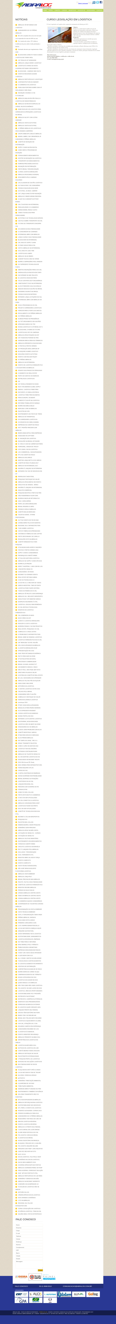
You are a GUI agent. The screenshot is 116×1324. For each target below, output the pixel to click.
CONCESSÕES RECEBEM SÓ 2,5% (28, 1029)
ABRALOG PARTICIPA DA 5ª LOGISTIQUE (30, 79)
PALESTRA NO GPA (24, 411)
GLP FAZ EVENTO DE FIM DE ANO (28, 520)
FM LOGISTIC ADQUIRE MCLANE (28, 1146)
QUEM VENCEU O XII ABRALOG (27, 982)
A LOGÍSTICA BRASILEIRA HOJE (27, 648)
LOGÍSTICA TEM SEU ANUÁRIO (27, 748)
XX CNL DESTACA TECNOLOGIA (27, 607)
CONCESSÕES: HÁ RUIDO (26, 572)
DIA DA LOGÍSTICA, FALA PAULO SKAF (29, 1157)
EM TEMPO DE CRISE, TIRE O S (27, 740)
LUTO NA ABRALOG (24, 1200)
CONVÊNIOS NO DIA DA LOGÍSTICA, (29, 1159)
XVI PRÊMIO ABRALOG (25, 316)
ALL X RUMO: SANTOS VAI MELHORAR (29, 958)
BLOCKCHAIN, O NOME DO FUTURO (29, 329)
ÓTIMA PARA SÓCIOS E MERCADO (28, 735)
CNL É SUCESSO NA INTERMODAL (28, 204)
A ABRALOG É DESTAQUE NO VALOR (29, 697)
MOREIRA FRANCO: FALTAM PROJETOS (30, 626)
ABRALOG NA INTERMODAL (26, 362)
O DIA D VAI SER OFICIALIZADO (27, 797)
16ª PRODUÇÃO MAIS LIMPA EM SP (28, 348)
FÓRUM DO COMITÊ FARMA (26, 844)
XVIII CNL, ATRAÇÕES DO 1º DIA (27, 1023)
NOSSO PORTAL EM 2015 (25, 716)
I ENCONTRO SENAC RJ (25, 569)
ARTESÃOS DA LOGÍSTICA (26, 686)
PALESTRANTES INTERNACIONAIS (28, 1056)
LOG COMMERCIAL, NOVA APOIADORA (30, 452)
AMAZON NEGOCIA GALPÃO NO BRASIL (30, 289)
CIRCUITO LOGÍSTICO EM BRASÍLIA (29, 846)
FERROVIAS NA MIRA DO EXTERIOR (29, 1004)
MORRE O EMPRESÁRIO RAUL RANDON (30, 261)
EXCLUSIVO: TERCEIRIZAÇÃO (27, 852)
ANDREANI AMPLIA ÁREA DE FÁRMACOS (30, 340)
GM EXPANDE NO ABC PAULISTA (28, 275)
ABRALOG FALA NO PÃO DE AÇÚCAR (29, 680)
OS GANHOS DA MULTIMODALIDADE (29, 229)
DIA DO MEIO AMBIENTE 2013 (27, 1162)
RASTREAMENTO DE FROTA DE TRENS (30, 414)
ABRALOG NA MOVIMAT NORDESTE (29, 1181)
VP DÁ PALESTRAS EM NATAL (27, 659)
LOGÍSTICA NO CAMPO (25, 253)
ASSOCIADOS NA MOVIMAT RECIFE (29, 759)
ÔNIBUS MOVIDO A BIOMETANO (27, 947)
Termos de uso (43, 1312)
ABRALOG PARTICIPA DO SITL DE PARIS (30, 1176)
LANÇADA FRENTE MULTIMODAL (28, 1010)
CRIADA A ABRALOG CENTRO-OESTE (29, 893)
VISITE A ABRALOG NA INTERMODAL (29, 248)
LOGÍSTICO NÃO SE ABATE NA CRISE (29, 724)
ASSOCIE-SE (81, 10)
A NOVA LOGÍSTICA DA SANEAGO (28, 713)
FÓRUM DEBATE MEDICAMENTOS (28, 155)
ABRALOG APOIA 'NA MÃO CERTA (28, 830)
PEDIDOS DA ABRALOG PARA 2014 (28, 1113)
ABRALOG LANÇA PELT (25, 876)
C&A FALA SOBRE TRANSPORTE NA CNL (30, 220)
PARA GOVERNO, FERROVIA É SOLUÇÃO (30, 1170)
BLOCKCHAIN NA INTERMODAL (27, 240)
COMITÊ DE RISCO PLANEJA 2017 (28, 463)
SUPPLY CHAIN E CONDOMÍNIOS (28, 552)
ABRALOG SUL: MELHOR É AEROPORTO (30, 596)
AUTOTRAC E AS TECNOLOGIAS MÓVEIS (30, 218)
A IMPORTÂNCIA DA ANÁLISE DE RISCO (30, 969)
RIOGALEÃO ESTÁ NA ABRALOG (27, 539)
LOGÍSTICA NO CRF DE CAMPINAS (28, 332)
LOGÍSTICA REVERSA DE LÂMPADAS (29, 939)
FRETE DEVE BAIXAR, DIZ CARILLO (28, 536)
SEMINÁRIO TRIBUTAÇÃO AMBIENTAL (29, 1080)
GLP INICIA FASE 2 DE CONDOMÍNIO (29, 185)
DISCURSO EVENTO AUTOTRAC (27, 354)
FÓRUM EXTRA (22, 789)
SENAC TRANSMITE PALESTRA (27, 743)
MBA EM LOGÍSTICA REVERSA (27, 1121)
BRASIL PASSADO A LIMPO (26, 506)
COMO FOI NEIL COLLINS (25, 792)
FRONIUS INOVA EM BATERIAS (27, 294)
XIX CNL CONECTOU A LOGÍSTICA (28, 800)
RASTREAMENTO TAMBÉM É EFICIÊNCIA (30, 1091)
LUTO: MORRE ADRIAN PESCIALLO (28, 925)
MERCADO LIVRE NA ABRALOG (27, 408)
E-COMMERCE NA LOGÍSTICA (27, 84)
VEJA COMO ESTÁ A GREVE (26, 920)
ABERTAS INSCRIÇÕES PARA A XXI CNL (30, 269)
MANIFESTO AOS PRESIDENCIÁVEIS (29, 1001)
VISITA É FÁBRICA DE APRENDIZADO (29, 531)
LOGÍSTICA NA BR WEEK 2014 (27, 1045)
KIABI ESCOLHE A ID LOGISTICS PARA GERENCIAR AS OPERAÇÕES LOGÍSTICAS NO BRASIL (28, 111)
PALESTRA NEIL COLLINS (25, 822)
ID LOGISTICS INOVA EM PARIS (27, 278)
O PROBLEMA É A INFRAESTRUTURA (29, 634)
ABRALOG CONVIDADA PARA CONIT (29, 803)
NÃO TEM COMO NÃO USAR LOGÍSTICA (30, 985)
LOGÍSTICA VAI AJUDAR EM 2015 (28, 980)
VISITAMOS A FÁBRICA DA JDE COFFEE (30, 533)
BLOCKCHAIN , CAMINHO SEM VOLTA (29, 71)
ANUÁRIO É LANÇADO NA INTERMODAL (30, 468)
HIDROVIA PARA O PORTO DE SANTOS (29, 310)
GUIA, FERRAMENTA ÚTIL (26, 855)
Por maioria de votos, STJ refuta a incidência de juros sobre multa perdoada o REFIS (27, 43)
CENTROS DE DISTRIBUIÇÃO (27, 966)
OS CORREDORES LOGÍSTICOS (27, 419)
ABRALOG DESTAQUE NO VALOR (28, 1053)
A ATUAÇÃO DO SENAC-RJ (26, 835)
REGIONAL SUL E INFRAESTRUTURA (29, 525)
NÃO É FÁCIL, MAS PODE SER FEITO (29, 669)
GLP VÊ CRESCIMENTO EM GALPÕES (29, 321)
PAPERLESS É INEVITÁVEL (26, 476)
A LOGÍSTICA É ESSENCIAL (26, 1031)
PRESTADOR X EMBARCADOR (27, 661)
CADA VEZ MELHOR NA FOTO (27, 1151)
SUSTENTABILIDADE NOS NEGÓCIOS (29, 1105)
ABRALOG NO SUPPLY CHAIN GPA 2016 (30, 561)
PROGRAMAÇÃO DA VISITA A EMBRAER (30, 909)
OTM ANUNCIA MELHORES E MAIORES (30, 547)
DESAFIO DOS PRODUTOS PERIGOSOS (30, 370)
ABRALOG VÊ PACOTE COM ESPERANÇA (30, 593)
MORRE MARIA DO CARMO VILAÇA (28, 972)
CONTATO (99, 10)
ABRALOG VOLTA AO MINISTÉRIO (28, 838)
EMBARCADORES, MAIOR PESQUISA (29, 825)
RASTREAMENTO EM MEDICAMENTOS (30, 841)
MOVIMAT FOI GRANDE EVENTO (28, 574)
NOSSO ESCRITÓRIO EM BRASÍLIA (28, 1140)
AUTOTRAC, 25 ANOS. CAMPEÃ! (27, 191)
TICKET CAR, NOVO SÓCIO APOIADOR (29, 952)
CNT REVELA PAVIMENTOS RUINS (28, 384)
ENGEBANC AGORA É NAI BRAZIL (28, 291)
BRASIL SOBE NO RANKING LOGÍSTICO (30, 637)
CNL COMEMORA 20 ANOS (26, 615)
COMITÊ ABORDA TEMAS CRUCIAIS (29, 1050)
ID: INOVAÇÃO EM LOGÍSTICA (27, 438)
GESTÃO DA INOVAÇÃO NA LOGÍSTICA (29, 158)
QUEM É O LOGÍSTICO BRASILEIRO (29, 621)
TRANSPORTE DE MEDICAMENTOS (28, 161)
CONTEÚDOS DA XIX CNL (25, 781)
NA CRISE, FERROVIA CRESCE (27, 1075)
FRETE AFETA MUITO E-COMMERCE (29, 795)
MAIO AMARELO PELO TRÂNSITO (28, 944)
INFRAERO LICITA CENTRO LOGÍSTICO (30, 718)
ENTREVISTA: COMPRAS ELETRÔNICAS (30, 999)
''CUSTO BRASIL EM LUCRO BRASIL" (29, 1129)
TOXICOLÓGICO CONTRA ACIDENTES (29, 961)
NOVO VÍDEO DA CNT (24, 618)
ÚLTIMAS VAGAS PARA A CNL (26, 245)
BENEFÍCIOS (72, 10)
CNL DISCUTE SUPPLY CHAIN (27, 242)
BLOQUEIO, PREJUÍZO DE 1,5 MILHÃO (29, 1143)
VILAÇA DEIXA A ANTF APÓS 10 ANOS (29, 1069)
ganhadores (21, 1078)
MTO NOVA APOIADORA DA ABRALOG (29, 1099)
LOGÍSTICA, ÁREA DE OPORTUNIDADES (30, 991)
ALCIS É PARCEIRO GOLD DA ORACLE (29, 286)
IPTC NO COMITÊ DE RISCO (26, 455)
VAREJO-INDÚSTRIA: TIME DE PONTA (29, 585)
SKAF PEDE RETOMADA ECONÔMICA (29, 653)
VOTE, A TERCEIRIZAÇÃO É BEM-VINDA (30, 914)
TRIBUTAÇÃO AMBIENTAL (25, 1086)
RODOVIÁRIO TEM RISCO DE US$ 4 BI (29, 1118)
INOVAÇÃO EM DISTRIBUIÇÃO (27, 166)
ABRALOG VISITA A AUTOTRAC (27, 123)
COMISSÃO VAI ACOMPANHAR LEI (28, 1184)
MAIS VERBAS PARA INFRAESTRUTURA (30, 765)
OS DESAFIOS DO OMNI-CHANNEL (28, 422)
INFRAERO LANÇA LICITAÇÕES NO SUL (30, 297)
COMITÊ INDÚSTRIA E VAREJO (27, 732)
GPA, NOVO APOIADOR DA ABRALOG (29, 645)
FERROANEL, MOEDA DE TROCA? (28, 446)
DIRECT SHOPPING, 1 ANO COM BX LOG (30, 566)
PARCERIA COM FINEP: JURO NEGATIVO (30, 1148)
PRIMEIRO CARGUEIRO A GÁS (27, 923)
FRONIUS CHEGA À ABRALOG (27, 509)
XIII (19, 381)
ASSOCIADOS (91, 10)
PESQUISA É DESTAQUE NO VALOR (28, 479)
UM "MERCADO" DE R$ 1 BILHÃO (28, 642)
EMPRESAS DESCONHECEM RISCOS (29, 950)
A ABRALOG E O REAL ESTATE (27, 631)
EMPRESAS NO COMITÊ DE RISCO (28, 425)
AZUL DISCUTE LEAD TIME (26, 250)
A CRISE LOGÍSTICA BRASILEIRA (28, 172)
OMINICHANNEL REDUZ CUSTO (27, 210)
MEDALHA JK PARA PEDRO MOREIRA (29, 708)
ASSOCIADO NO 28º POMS (26, 435)
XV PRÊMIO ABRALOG (24, 359)
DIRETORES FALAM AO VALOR (27, 672)
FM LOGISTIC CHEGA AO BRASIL (28, 1135)
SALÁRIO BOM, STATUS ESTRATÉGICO (30, 1214)
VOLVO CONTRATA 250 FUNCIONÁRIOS (30, 280)
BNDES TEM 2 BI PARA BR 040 (27, 1015)
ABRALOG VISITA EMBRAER (26, 874)
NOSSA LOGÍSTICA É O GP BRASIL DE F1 (30, 327)
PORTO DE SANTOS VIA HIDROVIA (28, 376)
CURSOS (64, 10)
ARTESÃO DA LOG (23, 1192)
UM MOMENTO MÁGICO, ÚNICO (27, 667)
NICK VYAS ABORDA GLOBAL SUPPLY (29, 386)
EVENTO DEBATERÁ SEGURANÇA (28, 1034)
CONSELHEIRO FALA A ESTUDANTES (29, 523)
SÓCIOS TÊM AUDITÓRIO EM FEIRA (29, 1012)
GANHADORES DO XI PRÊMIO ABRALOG (30, 1116)
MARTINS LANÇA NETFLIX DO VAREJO (29, 460)
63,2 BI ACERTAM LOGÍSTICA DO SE (29, 757)
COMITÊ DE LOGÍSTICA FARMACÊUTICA (30, 884)
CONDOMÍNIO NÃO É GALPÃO (27, 694)
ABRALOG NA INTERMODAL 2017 (28, 465)
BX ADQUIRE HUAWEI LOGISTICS (28, 351)
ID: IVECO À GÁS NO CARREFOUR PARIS (30, 444)
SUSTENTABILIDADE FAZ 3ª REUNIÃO (29, 993)
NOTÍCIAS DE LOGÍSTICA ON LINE (28, 1048)
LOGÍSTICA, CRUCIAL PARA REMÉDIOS (30, 604)
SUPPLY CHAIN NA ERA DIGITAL (27, 147)
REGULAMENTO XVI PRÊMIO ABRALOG (30, 313)
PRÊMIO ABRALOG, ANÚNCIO (27, 917)
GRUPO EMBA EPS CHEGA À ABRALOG (30, 133)
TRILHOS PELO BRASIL (25, 691)
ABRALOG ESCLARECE (25, 457)
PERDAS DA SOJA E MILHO (26, 890)
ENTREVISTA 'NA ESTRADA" (26, 996)
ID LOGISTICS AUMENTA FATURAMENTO (30, 963)
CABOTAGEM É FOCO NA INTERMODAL (30, 283)
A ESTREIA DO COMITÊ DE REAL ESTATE (30, 675)
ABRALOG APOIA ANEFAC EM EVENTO (29, 482)
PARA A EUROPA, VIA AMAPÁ (26, 397)
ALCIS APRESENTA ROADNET (27, 710)
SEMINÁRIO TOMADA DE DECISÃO (28, 1178)
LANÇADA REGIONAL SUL (25, 784)
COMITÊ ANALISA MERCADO (26, 512)
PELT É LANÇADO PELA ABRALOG (28, 849)
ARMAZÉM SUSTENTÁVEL (26, 931)
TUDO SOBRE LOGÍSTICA (26, 528)
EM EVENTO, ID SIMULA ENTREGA (28, 392)
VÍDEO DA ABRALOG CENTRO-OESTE (29, 895)
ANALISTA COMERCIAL (25, 490)
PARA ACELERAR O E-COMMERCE (28, 207)
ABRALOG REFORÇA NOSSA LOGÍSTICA (30, 1102)
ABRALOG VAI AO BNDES (25, 256)
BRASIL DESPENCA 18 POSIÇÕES (28, 778)
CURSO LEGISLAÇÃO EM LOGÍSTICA (29, 1208)
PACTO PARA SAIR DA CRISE (26, 656)
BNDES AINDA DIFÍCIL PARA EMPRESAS (30, 433)
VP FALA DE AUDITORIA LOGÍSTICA (28, 558)
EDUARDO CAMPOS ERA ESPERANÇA (29, 1026)
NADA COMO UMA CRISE (25, 683)
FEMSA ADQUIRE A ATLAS (25, 767)
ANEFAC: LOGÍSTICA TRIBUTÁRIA (28, 389)
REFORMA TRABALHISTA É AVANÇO (29, 403)
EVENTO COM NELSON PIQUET (27, 357)
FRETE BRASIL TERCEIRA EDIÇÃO (28, 169)
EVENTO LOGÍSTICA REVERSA (27, 1124)
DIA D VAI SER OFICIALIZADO (27, 808)
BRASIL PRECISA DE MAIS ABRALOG (29, 879)
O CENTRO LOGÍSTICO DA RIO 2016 (29, 689)
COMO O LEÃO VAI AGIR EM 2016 (28, 746)
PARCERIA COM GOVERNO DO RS (28, 786)
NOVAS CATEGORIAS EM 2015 (27, 977)
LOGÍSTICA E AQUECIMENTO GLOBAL (29, 1021)
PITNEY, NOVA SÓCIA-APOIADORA (28, 705)
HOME (45, 10)
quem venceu (22, 1154)
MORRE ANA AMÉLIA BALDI (26, 406)
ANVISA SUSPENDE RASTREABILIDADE (30, 776)
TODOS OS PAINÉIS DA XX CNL (27, 591)
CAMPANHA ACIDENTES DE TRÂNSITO (29, 974)
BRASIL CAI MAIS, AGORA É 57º (27, 664)
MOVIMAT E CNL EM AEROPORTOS (28, 816)
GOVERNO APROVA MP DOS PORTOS (29, 1165)
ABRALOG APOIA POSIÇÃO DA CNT (28, 335)
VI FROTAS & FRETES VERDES (27, 346)
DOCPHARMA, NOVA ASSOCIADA (28, 721)
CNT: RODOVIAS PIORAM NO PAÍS (28, 338)
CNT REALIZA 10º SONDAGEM (27, 60)
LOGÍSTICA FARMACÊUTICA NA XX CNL (30, 640)
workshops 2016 (22, 702)
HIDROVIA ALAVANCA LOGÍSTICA (28, 699)
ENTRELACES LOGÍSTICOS (26, 378)
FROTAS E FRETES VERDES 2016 (28, 550)
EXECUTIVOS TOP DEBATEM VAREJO (29, 599)
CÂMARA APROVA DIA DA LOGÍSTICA (29, 1195)
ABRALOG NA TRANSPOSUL (26, 416)
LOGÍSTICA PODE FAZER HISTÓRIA (28, 588)
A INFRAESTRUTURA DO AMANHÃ (28, 82)
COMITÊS (57, 10)
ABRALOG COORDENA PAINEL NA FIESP (30, 1167)
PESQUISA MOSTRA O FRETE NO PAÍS (29, 493)
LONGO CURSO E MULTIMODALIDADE (29, 237)
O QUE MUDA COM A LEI (25, 955)
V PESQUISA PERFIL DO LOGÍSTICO (29, 1059)
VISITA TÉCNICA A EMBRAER (26, 912)
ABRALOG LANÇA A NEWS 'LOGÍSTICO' (30, 63)
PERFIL (51, 10)
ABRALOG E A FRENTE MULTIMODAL (29, 1127)
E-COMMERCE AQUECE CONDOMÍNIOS (30, 901)
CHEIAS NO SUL (23, 770)
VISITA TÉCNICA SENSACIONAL (27, 865)
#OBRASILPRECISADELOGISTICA (28, 163)
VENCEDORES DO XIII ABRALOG (28, 727)
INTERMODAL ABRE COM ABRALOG (29, 234)
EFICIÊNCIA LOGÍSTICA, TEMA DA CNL (29, 1211)
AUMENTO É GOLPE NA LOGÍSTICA (28, 400)
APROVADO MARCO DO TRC (26, 324)
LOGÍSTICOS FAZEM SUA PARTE (28, 806)
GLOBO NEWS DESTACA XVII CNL (28, 1132)
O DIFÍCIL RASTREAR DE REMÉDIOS (29, 773)
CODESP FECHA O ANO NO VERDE (28, 259)
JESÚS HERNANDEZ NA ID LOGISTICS (29, 933)
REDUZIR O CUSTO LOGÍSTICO (27, 623)
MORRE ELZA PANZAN (25, 563)
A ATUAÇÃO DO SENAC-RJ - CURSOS (29, 833)
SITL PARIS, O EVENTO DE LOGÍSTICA (29, 1108)
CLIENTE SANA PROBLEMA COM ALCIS (30, 729)
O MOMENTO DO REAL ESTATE (27, 373)
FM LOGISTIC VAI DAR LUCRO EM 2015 (30, 988)
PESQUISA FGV (22, 819)
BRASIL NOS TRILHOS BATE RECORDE (30, 1018)
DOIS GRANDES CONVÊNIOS (27, 1197)
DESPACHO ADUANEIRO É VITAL (28, 601)
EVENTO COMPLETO (24, 860)
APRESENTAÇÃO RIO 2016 (26, 650)
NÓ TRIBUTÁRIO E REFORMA (27, 942)
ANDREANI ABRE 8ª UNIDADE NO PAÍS (29, 1089)
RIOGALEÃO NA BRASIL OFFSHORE (29, 441)
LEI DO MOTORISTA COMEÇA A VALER (29, 928)
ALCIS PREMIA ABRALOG (25, 738)
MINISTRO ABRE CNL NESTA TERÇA (29, 857)
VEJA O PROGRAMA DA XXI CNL (27, 305)
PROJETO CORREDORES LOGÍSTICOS (30, 308)
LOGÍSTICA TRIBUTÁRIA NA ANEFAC (29, 395)
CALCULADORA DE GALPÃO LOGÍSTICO (30, 182)
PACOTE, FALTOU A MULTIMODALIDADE (30, 882)
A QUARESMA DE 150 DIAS (26, 1083)
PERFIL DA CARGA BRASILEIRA (27, 503)
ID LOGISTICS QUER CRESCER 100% (29, 1007)
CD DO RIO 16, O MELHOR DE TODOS (29, 582)
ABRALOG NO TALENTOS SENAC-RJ (29, 754)
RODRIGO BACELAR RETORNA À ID (29, 498)
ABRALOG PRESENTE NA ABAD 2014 (29, 1037)
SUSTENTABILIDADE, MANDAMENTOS (29, 936)
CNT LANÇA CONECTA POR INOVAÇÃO (29, 193)
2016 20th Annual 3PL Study (26, 762)
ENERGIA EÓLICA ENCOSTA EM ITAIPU (29, 272)
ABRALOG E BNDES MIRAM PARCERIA (29, 196)
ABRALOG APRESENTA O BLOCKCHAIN (30, 343)
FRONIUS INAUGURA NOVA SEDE (28, 188)
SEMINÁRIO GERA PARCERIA (27, 827)
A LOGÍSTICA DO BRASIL (25, 1138)
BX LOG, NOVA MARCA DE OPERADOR (29, 678)
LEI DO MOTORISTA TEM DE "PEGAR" (29, 1072)
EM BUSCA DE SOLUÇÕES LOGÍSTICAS (30, 1061)
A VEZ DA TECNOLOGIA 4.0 (26, 580)
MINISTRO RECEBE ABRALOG (27, 887)
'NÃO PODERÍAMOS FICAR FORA (28, 495)
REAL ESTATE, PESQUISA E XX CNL (28, 629)
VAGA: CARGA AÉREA (24, 501)
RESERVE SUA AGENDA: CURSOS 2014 (30, 1110)
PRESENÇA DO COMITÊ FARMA (27, 555)
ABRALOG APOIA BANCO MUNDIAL (28, 174)
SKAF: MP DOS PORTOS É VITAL (28, 1173)
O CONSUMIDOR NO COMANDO (27, 231)
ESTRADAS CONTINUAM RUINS (27, 751)
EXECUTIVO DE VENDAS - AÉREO (28, 484)
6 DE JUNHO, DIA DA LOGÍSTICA (27, 449)
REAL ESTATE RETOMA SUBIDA (27, 577)
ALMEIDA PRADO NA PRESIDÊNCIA (28, 318)
